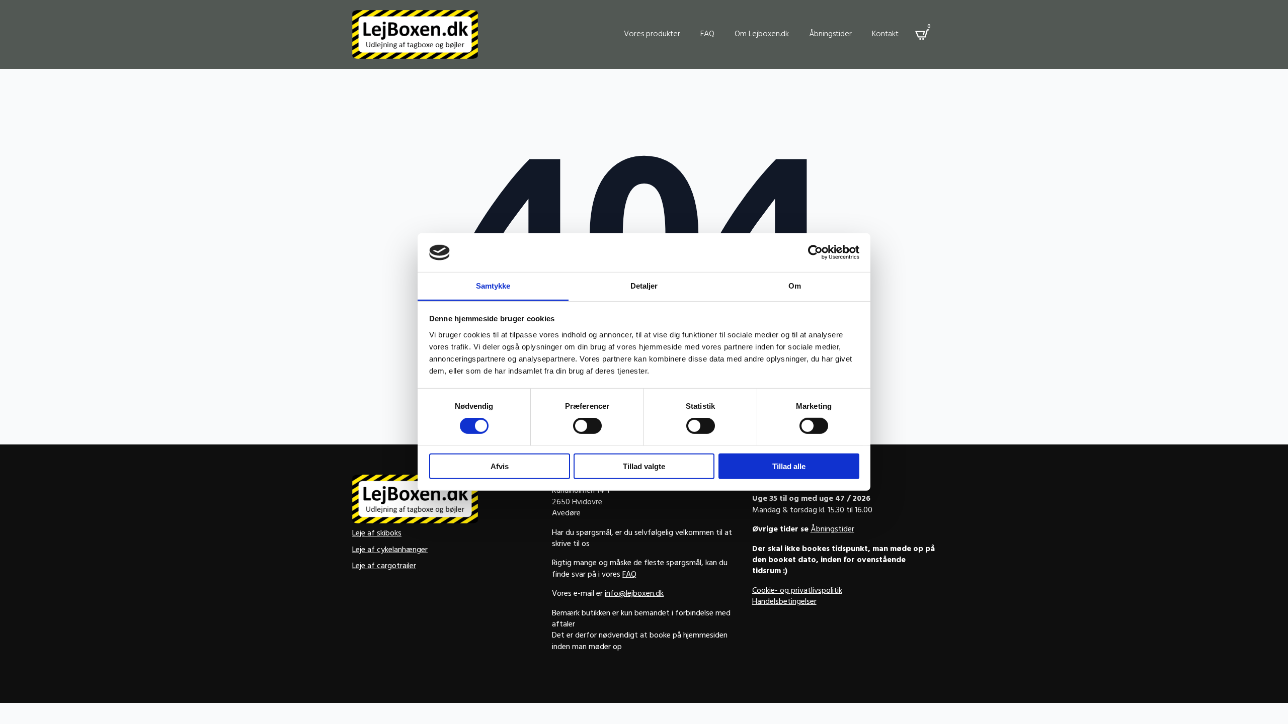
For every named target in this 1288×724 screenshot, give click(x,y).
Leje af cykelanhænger (390, 550)
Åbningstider (830, 34)
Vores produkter (652, 34)
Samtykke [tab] (493, 286)
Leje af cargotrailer (384, 566)
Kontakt (885, 34)
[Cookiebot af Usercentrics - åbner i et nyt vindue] (815, 252)
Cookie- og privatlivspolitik (797, 591)
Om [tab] (794, 286)
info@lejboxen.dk (634, 594)
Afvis (500, 466)
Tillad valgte (644, 466)
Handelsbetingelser (784, 602)
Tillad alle (789, 466)
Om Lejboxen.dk (762, 34)
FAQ (707, 34)
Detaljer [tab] (644, 286)
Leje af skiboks (376, 533)
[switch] (587, 426)
